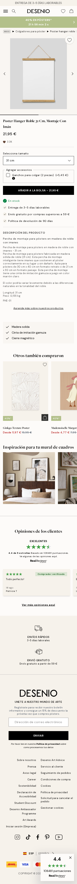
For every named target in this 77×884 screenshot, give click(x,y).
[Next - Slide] (73, 74)
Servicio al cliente (52, 766)
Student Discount (25, 803)
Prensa (32, 766)
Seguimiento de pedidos (56, 773)
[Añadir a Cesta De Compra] (44, 417)
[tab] (19, 113)
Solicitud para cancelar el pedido (57, 800)
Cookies (46, 785)
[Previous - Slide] (4, 74)
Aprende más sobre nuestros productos (38, 308)
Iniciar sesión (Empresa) (21, 826)
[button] (57, 867)
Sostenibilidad (27, 785)
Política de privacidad (48, 743)
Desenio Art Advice (53, 760)
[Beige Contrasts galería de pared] (29, 478)
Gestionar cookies (52, 807)
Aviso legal (29, 773)
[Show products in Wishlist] (63, 11)
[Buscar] (14, 11)
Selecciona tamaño (16, 153)
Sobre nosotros (26, 760)
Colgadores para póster (30, 31)
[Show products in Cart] (71, 11)
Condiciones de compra (56, 779)
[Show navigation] (5, 11)
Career (31, 779)
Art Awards (29, 820)
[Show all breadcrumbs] (7, 31)
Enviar (38, 735)
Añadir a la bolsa (38, 190)
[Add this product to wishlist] (69, 39)
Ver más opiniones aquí (38, 605)
